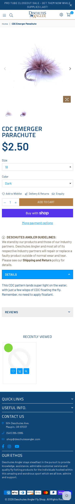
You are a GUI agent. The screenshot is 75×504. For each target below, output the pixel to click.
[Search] (11, 15)
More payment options (37, 223)
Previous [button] (5, 69)
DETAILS (11, 274)
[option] (37, 69)
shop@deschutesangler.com (23, 439)
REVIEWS (11, 312)
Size (4, 160)
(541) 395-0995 (15, 433)
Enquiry (59, 193)
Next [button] (70, 69)
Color (5, 176)
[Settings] (61, 15)
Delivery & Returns (38, 193)
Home (5, 23)
